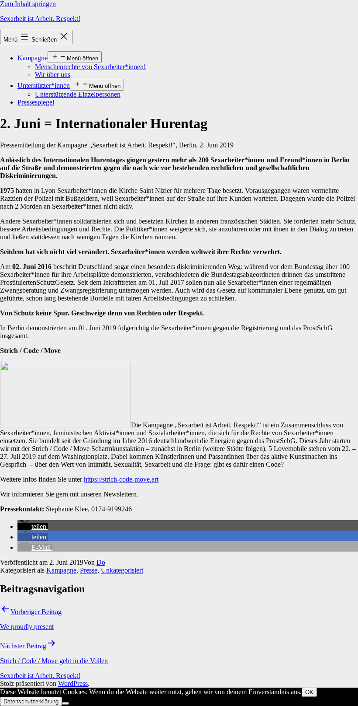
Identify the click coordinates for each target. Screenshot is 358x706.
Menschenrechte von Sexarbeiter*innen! (90, 66)
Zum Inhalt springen (28, 3)
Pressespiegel (35, 102)
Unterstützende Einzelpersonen (77, 94)
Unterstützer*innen (43, 85)
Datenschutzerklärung (31, 701)
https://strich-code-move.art (121, 479)
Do (100, 562)
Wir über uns (52, 74)
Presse (88, 570)
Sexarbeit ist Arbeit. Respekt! (40, 18)
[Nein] (65, 703)
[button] (32, 526)
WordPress (73, 683)
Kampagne (32, 58)
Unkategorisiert (122, 570)
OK (309, 692)
